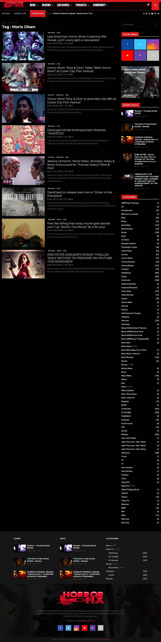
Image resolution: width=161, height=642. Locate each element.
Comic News (126, 251)
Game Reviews (127, 295)
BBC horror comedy (129, 214)
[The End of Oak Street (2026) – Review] (127, 127)
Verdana (124, 475)
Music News (126, 376)
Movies (59, 219)
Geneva (124, 310)
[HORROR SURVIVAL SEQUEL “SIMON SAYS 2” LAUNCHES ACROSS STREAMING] (127, 140)
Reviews (46, 5)
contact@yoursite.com (85, 621)
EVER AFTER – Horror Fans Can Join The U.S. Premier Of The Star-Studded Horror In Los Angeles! (145, 159)
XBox (123, 515)
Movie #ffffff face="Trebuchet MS (135, 339)
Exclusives (63, 5)
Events (124, 277)
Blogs (123, 221)
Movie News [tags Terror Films (134, 350)
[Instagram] (149, 13)
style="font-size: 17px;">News (133, 449)
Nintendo (125, 401)
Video (123, 479)
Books (124, 232)
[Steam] (158, 13)
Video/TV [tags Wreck (130, 490)
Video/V (124, 493)
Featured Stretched (129, 288)
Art (122, 207)
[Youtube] (152, 13)
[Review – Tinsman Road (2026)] (127, 114)
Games (124, 299)
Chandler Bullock (128, 244)
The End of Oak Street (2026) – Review (145, 125)
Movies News (126, 368)
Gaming (124, 306)
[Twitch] (155, 13)
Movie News (51, 32)
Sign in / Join (21, 13)
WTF (123, 512)
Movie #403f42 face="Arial (132, 332)
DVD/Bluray (126, 273)
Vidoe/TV (125, 501)
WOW (123, 508)
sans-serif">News (128, 438)
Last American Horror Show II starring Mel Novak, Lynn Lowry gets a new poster (76, 38)
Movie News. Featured (130, 354)
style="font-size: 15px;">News (133, 446)
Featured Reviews (128, 284)
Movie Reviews (127, 357)
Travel (124, 456)
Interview (125, 321)
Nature (124, 379)
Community (99, 5)
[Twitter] (146, 13)
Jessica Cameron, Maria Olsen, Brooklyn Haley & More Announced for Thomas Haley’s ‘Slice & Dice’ (80, 164)
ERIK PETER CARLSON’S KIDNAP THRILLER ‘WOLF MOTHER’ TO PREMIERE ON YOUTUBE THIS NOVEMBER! (79, 258)
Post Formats (127, 424)
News (33, 5)
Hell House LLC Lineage (131, 313)
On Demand (126, 409)
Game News (126, 291)
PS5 (123, 427)
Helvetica (125, 317)
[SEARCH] (156, 24)
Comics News (127, 258)
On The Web (126, 412)
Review (124, 431)
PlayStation (126, 416)
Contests (125, 269)
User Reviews (126, 468)
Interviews (125, 324)
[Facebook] (143, 13)
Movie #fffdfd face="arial (131, 335)
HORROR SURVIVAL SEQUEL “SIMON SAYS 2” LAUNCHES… (75, 13)
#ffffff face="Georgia (130, 203)
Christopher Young (129, 247)
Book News (126, 225)
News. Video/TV (127, 398)
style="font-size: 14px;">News (133, 442)
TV (122, 460)
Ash (50, 43)
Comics (124, 254)
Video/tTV (125, 482)
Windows (125, 504)
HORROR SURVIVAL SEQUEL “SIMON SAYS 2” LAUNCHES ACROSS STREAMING (146, 140)
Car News (125, 240)
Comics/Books (127, 266)
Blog (123, 218)
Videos (124, 497)
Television (125, 453)
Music (123, 372)
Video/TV (125, 486)
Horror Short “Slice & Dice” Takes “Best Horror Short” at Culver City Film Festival (79, 69)
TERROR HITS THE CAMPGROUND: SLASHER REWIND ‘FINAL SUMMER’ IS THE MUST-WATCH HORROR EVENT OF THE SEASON (147, 180)
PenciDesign (105, 639)
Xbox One (125, 519)
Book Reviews (127, 229)
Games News (126, 302)
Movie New (125, 343)
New (123, 383)
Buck (123, 236)
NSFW (123, 405)
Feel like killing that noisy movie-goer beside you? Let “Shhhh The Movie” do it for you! (78, 225)
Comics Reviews (128, 262)
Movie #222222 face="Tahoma (133, 328)
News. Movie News (129, 394)
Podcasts (81, 5)
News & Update (127, 390)
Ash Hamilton (126, 210)
